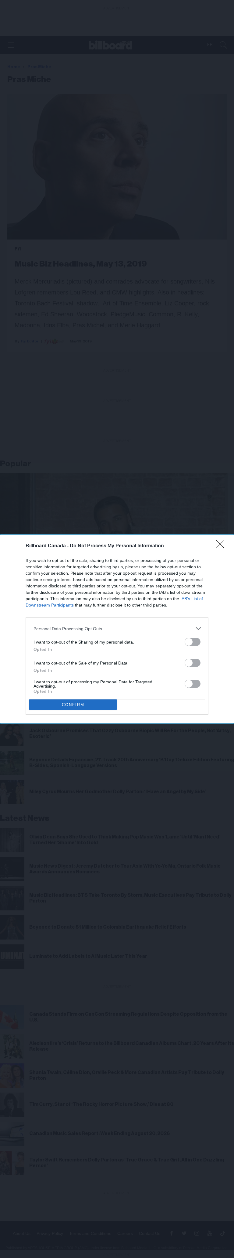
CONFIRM (73, 704)
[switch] (192, 642)
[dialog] (117, 629)
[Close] (222, 546)
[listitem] (117, 628)
